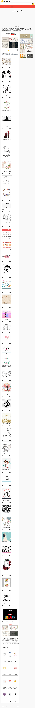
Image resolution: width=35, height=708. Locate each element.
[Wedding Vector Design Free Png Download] (6, 597)
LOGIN (28, 1)
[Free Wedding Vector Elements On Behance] (6, 284)
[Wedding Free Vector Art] (6, 179)
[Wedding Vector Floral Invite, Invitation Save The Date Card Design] (6, 564)
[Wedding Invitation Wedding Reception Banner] (6, 135)
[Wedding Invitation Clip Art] (6, 193)
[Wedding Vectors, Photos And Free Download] (6, 218)
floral (11, 50)
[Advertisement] (17, 19)
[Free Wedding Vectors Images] (6, 61)
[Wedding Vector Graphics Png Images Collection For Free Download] (6, 149)
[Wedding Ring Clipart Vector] (6, 403)
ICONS (17, 1)
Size (9, 53)
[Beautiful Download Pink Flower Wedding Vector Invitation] (6, 256)
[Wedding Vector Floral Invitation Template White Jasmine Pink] (6, 582)
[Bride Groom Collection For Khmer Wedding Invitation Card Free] (6, 89)
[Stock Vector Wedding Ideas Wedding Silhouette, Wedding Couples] (6, 119)
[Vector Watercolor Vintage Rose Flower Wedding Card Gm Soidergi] (6, 361)
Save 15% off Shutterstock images (26, 32)
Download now (28, 6)
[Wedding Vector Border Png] (6, 418)
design (8, 50)
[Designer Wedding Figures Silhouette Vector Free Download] (6, 74)
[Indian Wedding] (6, 327)
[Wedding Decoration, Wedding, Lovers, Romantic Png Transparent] (6, 387)
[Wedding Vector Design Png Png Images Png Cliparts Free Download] (6, 463)
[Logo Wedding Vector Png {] (6, 338)
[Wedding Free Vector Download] (6, 536)
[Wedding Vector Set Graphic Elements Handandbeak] (6, 493)
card (14, 50)
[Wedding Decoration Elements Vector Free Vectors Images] (6, 521)
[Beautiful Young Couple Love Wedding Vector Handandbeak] (6, 269)
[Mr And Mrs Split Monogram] (6, 349)
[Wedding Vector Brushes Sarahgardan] (6, 432)
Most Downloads (5, 53)
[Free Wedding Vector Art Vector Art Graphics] (6, 314)
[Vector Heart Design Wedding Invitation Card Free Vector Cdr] (6, 374)
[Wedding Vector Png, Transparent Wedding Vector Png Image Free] (6, 205)
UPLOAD (32, 1)
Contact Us (18, 706)
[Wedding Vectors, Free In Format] (6, 105)
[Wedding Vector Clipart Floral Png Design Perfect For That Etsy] (6, 448)
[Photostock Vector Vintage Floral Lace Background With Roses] (6, 165)
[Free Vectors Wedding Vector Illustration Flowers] (6, 299)
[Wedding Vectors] (6, 508)
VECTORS (13, 1)
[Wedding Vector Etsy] (6, 549)
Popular (12, 53)
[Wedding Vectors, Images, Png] (6, 244)
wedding (4, 50)
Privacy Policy (14, 706)
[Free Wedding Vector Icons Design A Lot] (6, 232)
